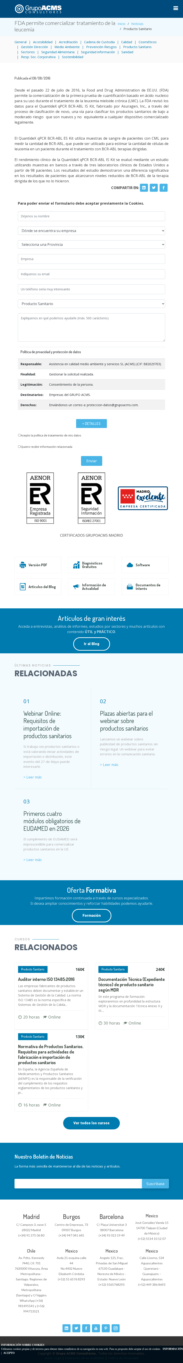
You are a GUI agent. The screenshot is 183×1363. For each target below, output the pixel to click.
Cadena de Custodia (99, 42)
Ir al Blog (91, 644)
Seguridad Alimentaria (58, 52)
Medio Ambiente (67, 47)
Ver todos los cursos (91, 1123)
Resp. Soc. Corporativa (38, 57)
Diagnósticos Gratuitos (92, 565)
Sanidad (127, 52)
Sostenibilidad (72, 57)
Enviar (91, 460)
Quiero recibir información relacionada (46, 447)
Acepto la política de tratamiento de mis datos (51, 435)
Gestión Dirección (34, 47)
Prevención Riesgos (101, 47)
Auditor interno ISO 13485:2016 (46, 979)
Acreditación (68, 42)
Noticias (137, 23)
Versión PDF (38, 565)
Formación (92, 915)
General (21, 42)
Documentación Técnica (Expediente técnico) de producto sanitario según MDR (131, 984)
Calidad (126, 42)
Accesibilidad (42, 42)
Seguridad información (98, 52)
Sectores (28, 52)
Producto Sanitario (137, 47)
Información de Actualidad (94, 587)
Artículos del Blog (42, 587)
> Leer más (32, 777)
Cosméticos (148, 42)
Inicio (121, 23)
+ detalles (91, 423)
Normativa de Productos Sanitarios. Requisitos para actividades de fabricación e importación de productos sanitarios (50, 1054)
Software (143, 565)
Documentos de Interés (148, 587)
